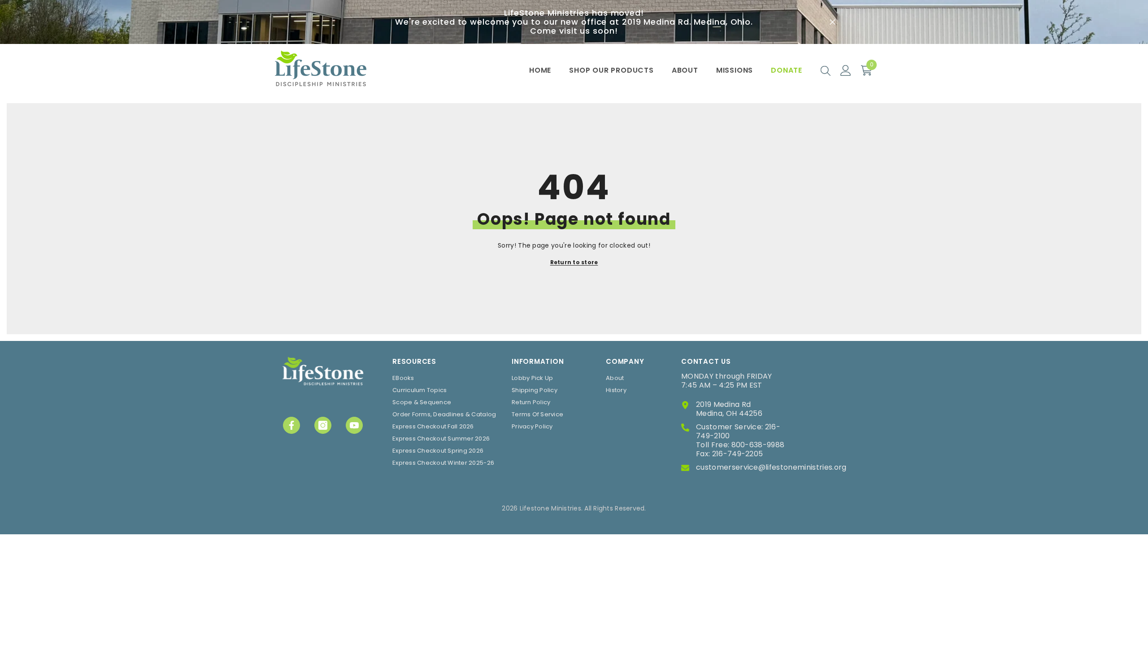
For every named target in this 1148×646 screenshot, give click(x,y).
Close (832, 22)
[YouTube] (354, 425)
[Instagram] (322, 425)
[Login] (845, 70)
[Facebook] (291, 425)
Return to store (574, 262)
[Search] (825, 70)
